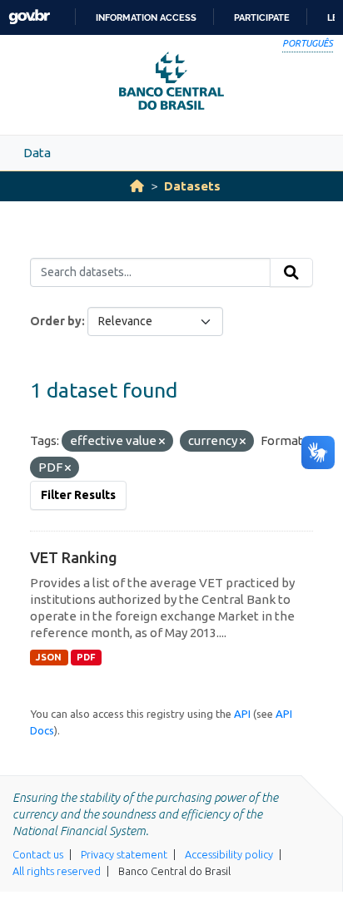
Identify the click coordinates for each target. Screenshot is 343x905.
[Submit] (291, 273)
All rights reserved (56, 871)
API (242, 714)
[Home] (137, 186)
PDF (86, 657)
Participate (262, 17)
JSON (49, 657)
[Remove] (162, 442)
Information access (146, 17)
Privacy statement (124, 854)
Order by (56, 321)
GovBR (29, 17)
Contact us (37, 854)
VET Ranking (73, 557)
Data (37, 153)
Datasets (192, 186)
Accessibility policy (229, 854)
